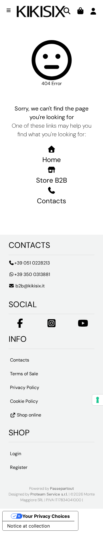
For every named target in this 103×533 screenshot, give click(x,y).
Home (51, 159)
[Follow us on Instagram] (51, 325)
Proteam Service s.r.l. (49, 494)
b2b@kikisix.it (29, 286)
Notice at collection (28, 526)
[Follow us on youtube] (83, 325)
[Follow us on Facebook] (20, 325)
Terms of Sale (24, 374)
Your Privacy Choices (46, 516)
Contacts (51, 200)
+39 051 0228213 (32, 263)
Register (18, 467)
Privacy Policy (24, 388)
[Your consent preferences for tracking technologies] (97, 399)
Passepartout (62, 488)
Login (15, 454)
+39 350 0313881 (32, 274)
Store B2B (51, 180)
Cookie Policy (24, 401)
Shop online (28, 415)
